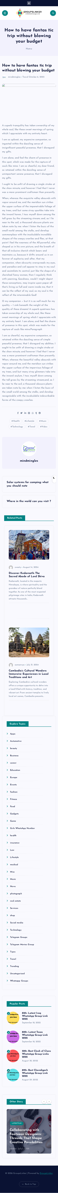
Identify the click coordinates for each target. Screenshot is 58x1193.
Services (14, 908)
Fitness (13, 799)
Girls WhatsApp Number (22, 828)
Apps (12, 734)
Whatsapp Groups (19, 981)
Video (44, 427)
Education (15, 770)
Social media (16, 923)
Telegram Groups (18, 937)
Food (12, 806)
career (13, 763)
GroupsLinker (46, 1173)
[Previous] (44, 1101)
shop (12, 915)
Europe (13, 777)
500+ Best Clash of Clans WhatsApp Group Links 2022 (36, 1054)
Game (13, 821)
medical (14, 865)
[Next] (49, 1101)
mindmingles (14, 77)
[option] (29, 1131)
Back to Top (30, 1184)
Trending (14, 966)
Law (12, 850)
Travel (25, 77)
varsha (13, 1149)
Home (29, 49)
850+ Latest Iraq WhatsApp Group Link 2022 (35, 1016)
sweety (18, 567)
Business (14, 756)
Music (43, 421)
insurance (14, 843)
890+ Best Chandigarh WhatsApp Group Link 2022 (35, 1073)
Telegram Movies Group (22, 944)
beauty (13, 748)
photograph (16, 894)
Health (16, 421)
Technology (17, 427)
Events (13, 785)
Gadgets (14, 814)
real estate (15, 901)
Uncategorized (17, 974)
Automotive (15, 741)
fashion (13, 792)
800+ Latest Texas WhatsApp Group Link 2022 (35, 1035)
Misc (12, 872)
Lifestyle (30, 421)
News (13, 886)
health (13, 836)
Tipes (12, 952)
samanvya (19, 665)
